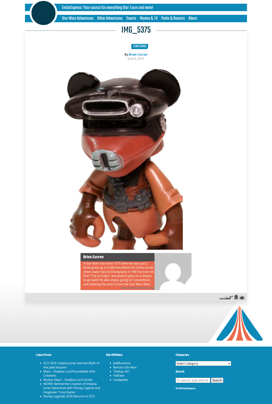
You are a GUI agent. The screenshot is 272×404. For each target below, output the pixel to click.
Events (131, 18)
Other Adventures (110, 18)
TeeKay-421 (121, 371)
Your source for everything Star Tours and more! (118, 7)
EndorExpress (72, 7)
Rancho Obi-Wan (125, 367)
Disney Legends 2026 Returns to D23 (69, 396)
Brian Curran (138, 54)
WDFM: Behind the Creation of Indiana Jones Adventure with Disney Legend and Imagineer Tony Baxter (71, 388)
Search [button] (217, 380)
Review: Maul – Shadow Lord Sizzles (68, 380)
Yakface (118, 375)
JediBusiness (122, 363)
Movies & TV (149, 18)
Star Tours (139, 46)
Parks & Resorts (173, 18)
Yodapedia (120, 380)
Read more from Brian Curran (138, 288)
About (193, 18)
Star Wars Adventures (78, 18)
